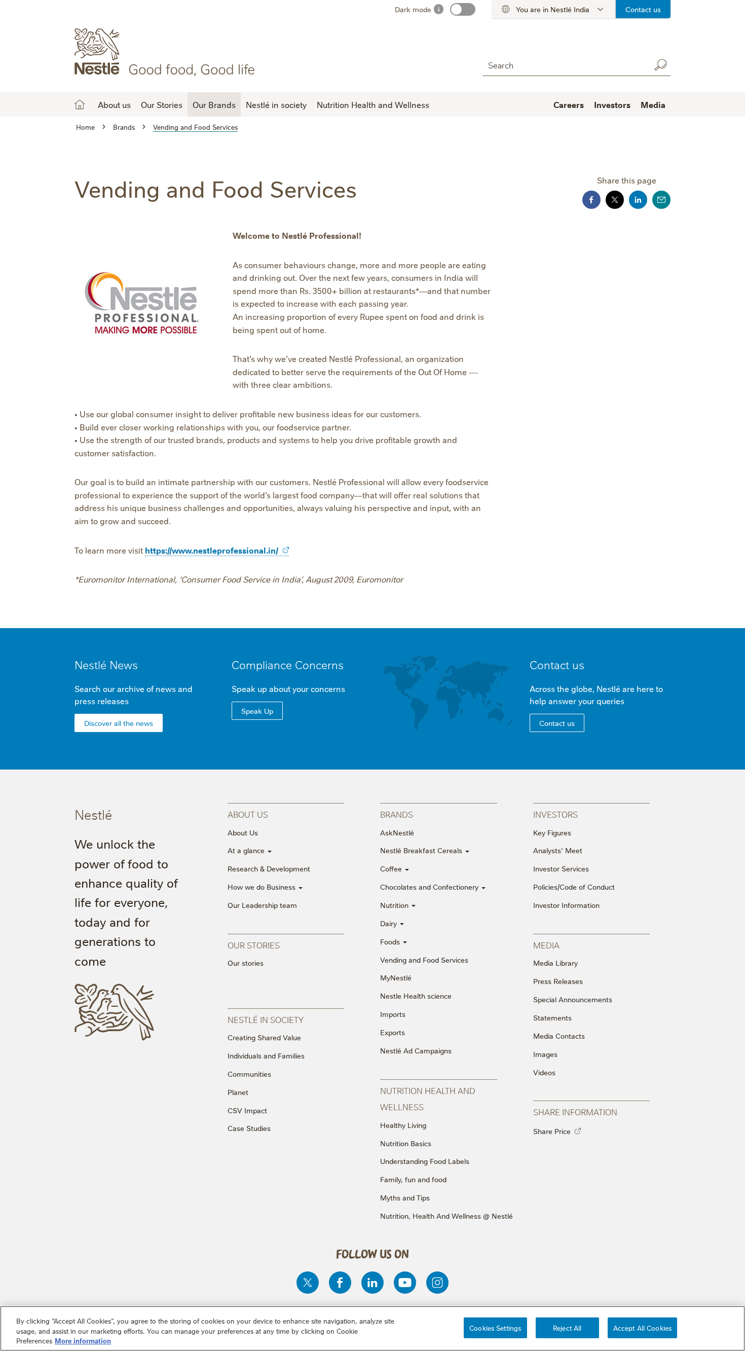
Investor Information (566, 904)
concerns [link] (328, 688)
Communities (249, 1073)
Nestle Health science (416, 995)
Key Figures (552, 832)
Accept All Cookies (642, 1327)
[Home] (166, 52)
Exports (392, 1032)
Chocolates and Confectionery (430, 886)
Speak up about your (288, 688)
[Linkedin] (372, 1282)
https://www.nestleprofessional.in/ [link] (211, 550)
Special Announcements (572, 999)
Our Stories (161, 104)
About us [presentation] (248, 814)
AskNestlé (397, 832)
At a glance (247, 850)
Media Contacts (559, 1035)
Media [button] (653, 104)
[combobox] (564, 65)
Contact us (643, 9)
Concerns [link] (319, 664)
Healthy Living (403, 1124)
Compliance (288, 664)
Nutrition (395, 904)
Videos (544, 1072)
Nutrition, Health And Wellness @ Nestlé (446, 1215)
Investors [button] (612, 104)
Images (545, 1053)
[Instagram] (437, 1282)
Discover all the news (118, 722)
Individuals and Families (266, 1055)
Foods (391, 941)
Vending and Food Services (424, 959)
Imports (392, 1013)
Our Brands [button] (214, 104)
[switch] (462, 9)
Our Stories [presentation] (254, 945)
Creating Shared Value (264, 1037)
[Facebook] (340, 1282)
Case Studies (249, 1128)
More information (83, 1340)
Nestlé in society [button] (276, 104)
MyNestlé (396, 977)
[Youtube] (405, 1282)
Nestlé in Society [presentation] (266, 1019)
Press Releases (558, 980)
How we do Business (262, 886)
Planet (238, 1092)
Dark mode (413, 9)
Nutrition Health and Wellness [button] (373, 104)
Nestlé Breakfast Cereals (422, 850)
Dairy (389, 923)
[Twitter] (307, 1282)
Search (660, 65)
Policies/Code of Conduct (574, 886)
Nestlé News (106, 664)
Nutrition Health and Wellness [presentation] (427, 1098)
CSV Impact (247, 1110)
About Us (243, 832)
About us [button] (114, 104)
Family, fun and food (413, 1179)
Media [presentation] (546, 945)
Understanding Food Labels (424, 1160)
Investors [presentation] (555, 814)
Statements (552, 1017)
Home (79, 104)
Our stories (246, 962)
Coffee (392, 868)
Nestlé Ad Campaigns (416, 1050)
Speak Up (257, 710)
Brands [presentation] (396, 814)
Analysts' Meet (557, 850)
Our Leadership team (262, 904)
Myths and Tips (405, 1197)
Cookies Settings (495, 1327)
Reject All (567, 1327)
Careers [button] (568, 104)
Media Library (555, 962)
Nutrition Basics (405, 1143)
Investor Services (561, 868)
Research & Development (269, 868)
